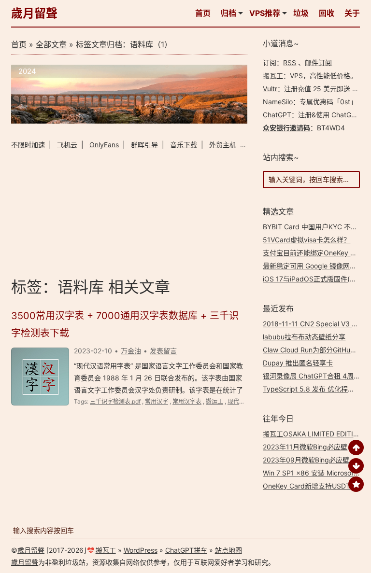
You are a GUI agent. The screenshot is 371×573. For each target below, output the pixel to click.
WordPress (140, 550)
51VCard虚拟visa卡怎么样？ (306, 240)
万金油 (131, 351)
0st (345, 102)
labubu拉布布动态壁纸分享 (304, 337)
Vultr (270, 88)
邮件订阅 (318, 62)
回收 (326, 13)
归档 (228, 13)
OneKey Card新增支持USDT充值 (313, 486)
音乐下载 (183, 144)
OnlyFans (104, 144)
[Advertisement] (129, 211)
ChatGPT (277, 115)
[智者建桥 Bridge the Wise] (129, 121)
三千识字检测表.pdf (115, 401)
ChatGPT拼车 (186, 550)
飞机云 (67, 144)
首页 (203, 13)
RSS (289, 62)
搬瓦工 (273, 75)
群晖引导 (144, 144)
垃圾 (301, 13)
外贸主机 (222, 144)
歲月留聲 (34, 13)
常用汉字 (156, 401)
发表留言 (163, 351)
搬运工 (214, 401)
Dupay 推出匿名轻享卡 (298, 363)
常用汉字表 (186, 401)
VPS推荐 (264, 13)
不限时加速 (28, 144)
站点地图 (228, 550)
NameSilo (278, 102)
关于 (352, 13)
